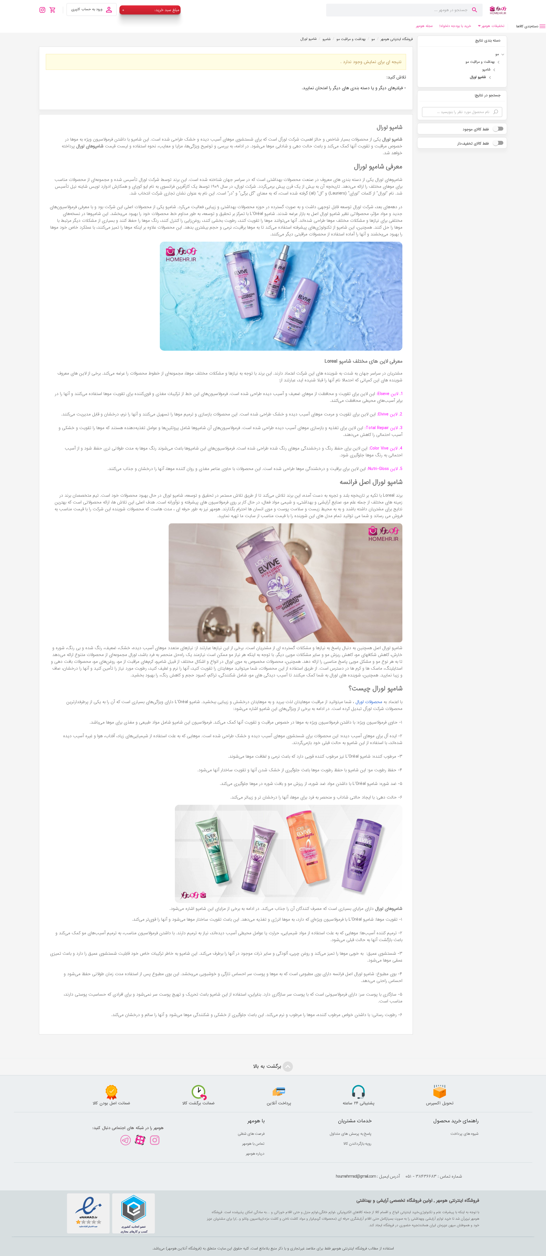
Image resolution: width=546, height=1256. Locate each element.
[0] (54, 10)
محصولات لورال (368, 702)
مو (497, 54)
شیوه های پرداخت (464, 1133)
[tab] (527, 26)
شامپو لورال (478, 77)
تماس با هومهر (253, 1143)
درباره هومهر (255, 1153)
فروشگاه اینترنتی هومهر (397, 39)
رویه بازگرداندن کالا (358, 1143)
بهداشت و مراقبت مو (480, 61)
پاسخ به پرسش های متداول (351, 1133)
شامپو (486, 69)
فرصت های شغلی (251, 1133)
